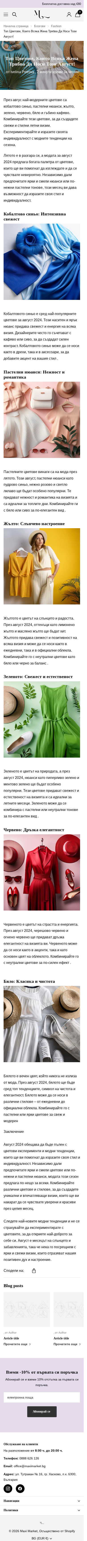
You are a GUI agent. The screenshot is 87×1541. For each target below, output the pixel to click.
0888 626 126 (29, 1458)
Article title (11, 1338)
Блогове (39, 26)
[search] (14, 15)
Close (42, 1501)
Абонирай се (42, 1411)
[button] (34, 1270)
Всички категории (6, 14)
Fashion (56, 26)
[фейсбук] (20, 1488)
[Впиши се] (69, 14)
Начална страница (16, 26)
